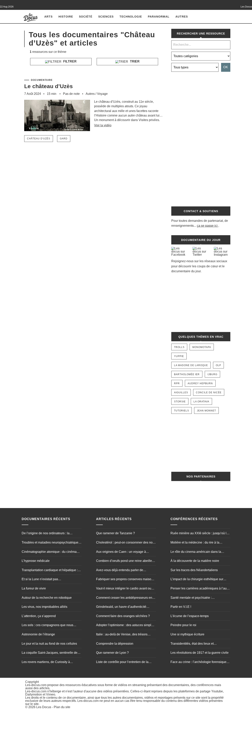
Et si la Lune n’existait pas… (41, 579)
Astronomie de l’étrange (38, 634)
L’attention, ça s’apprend (39, 616)
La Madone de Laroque (191, 365)
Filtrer (69, 61)
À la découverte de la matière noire (194, 560)
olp (218, 365)
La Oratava (201, 401)
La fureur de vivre (34, 588)
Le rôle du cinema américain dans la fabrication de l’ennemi (195, 552)
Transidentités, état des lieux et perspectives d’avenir (192, 644)
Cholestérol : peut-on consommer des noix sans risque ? (125, 543)
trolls (179, 347)
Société (85, 16)
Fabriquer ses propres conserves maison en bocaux (124, 579)
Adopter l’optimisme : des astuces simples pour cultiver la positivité (125, 625)
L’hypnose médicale (36, 560)
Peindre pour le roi (183, 625)
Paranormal (159, 16)
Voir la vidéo (102, 125)
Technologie (131, 16)
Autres (181, 16)
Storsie (180, 401)
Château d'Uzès (38, 138)
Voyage (102, 93)
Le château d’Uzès (48, 86)
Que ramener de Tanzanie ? (115, 533)
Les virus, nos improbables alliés (44, 606)
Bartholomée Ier (187, 374)
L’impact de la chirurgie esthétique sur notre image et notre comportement (196, 579)
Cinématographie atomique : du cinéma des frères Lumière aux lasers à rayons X (50, 552)
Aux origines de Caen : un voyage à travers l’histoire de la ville (121, 552)
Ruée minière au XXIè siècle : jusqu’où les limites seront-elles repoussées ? (200, 534)
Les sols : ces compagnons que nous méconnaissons (47, 625)
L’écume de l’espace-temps (189, 616)
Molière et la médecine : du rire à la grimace (194, 543)
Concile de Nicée (208, 392)
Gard (64, 138)
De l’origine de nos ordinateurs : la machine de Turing (45, 534)
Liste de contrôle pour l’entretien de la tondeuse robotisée (122, 662)
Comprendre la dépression (114, 643)
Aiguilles (181, 392)
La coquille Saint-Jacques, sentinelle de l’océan (49, 653)
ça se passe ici (207, 225)
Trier (134, 61)
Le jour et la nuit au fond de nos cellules (49, 643)
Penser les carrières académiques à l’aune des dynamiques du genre (200, 589)
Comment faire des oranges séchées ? (123, 616)
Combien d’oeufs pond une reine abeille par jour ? (124, 561)
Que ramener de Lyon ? (112, 652)
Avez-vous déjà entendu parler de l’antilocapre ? (119, 570)
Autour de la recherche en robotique (47, 597)
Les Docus (43, 707)
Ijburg (212, 374)
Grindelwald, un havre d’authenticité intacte (121, 607)
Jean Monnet (206, 410)
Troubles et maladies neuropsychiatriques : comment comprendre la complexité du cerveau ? (52, 543)
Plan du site (62, 707)
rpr (177, 383)
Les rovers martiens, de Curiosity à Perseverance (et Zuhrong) (46, 662)
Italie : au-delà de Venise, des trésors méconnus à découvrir (121, 635)
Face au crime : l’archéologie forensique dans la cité (198, 662)
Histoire (65, 16)
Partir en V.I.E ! (180, 606)
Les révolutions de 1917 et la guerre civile (199, 652)
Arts (48, 16)
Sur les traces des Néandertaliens (194, 570)
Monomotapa (201, 347)
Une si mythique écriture (187, 634)
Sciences (106, 16)
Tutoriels (181, 410)
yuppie (179, 356)
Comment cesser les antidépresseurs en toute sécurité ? (124, 598)
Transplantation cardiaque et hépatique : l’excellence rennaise (50, 570)
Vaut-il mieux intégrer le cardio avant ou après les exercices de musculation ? (123, 589)
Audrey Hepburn (200, 383)
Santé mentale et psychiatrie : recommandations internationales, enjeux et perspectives (199, 598)
